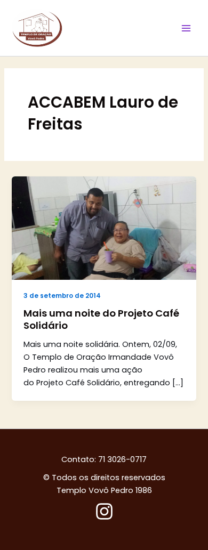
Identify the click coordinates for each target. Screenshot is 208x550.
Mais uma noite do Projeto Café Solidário (101, 319)
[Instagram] (104, 511)
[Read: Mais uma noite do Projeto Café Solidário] (104, 227)
